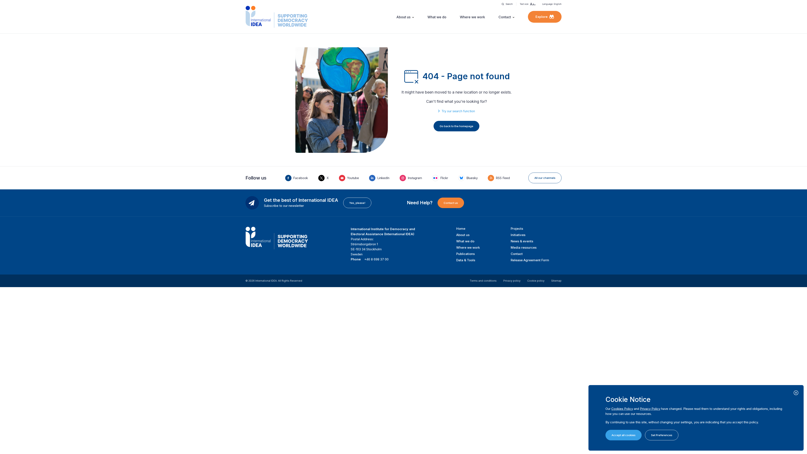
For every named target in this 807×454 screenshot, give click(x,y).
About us (403, 17)
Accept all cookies (624, 435)
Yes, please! (357, 203)
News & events (522, 241)
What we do (436, 17)
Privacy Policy (650, 409)
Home (460, 229)
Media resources (524, 247)
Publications (465, 254)
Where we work (472, 17)
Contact (504, 17)
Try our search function (458, 111)
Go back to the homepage (456, 126)
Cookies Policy (622, 409)
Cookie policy (536, 280)
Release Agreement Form (530, 260)
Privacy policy (512, 280)
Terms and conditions (483, 280)
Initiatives (518, 235)
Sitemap (556, 280)
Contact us (451, 203)
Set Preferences (661, 435)
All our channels (544, 177)
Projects (517, 229)
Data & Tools (465, 260)
